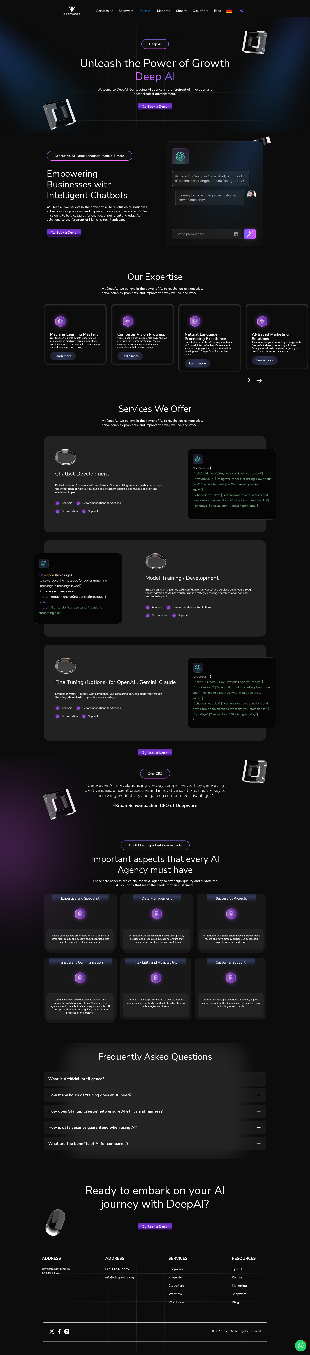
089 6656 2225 (117, 1269)
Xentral (237, 1277)
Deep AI (145, 11)
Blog (217, 11)
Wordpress (176, 1302)
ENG (240, 11)
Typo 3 (237, 1269)
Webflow (175, 1294)
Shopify (181, 11)
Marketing (239, 1285)
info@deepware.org (119, 1277)
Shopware (126, 11)
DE (229, 11)
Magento (163, 11)
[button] (104, 11)
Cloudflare (200, 11)
